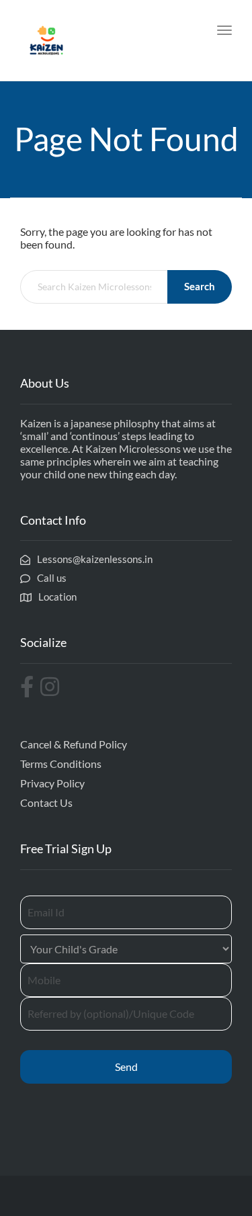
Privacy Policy (52, 783)
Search (199, 286)
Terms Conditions (60, 763)
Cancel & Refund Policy (73, 744)
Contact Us (46, 802)
